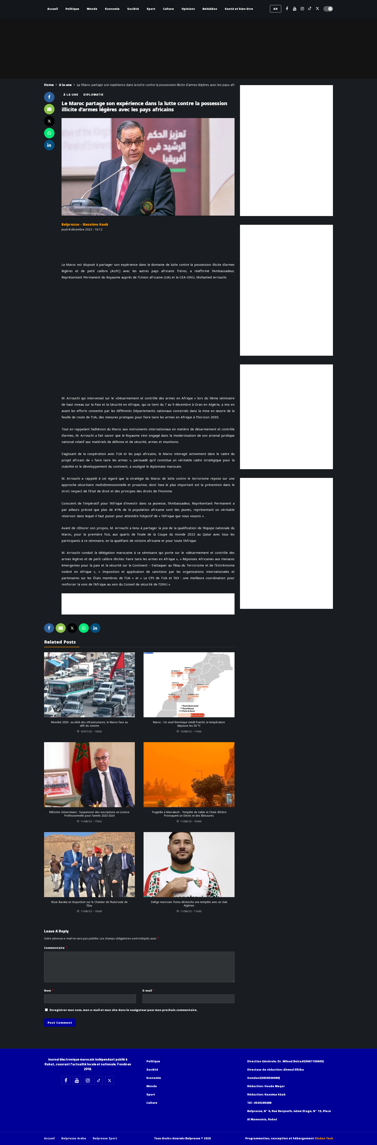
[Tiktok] (310, 9)
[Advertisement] (148, 603)
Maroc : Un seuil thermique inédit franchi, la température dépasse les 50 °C (189, 724)
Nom (49, 990)
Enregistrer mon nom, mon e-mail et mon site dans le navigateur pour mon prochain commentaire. (123, 1010)
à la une (70, 94)
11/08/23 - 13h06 (91, 911)
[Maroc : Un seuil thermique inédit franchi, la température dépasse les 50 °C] (189, 684)
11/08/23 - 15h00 (191, 821)
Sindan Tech (324, 1138)
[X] (317, 9)
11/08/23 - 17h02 (91, 821)
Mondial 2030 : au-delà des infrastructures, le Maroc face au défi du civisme (89, 724)
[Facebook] (287, 9)
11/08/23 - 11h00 (191, 911)
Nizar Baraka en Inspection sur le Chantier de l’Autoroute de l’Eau (89, 904)
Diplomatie (93, 94)
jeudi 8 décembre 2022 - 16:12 (82, 229)
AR (275, 9)
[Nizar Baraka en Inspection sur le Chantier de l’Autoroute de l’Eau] (89, 864)
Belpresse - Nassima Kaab (85, 224)
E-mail (148, 990)
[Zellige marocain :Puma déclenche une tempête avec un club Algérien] (189, 864)
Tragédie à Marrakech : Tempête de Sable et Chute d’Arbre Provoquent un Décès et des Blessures (189, 814)
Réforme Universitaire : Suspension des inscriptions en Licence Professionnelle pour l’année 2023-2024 (89, 814)
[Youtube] (294, 9)
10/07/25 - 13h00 (91, 731)
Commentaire (55, 947)
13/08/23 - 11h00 (191, 731)
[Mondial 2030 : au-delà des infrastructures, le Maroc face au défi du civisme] (89, 684)
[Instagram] (302, 9)
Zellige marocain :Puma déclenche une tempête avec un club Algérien (189, 904)
